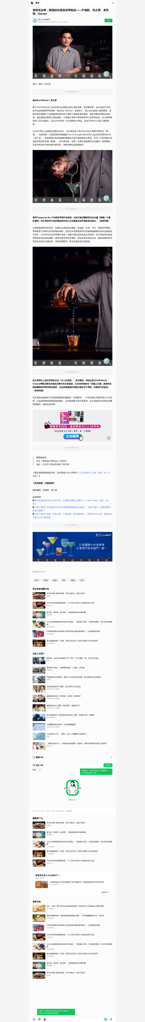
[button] (34, 1019)
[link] (39, 1019)
